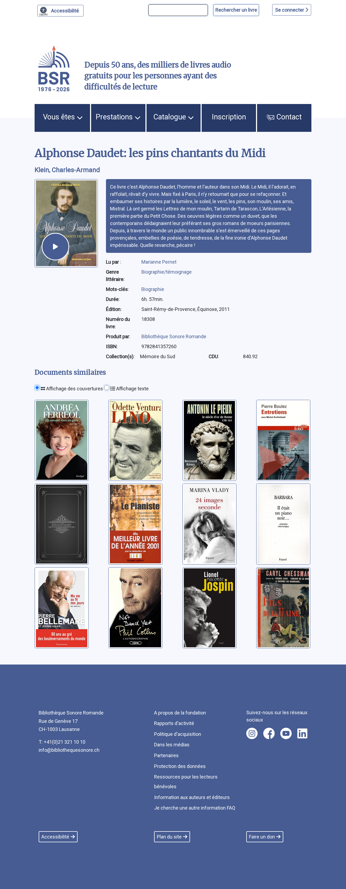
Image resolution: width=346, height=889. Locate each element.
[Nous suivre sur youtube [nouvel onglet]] (286, 733)
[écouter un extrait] (55, 246)
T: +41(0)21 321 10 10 (62, 742)
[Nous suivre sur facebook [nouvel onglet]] (269, 733)
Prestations (115, 117)
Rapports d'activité (174, 723)
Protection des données (180, 766)
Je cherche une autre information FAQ (194, 808)
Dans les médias (171, 744)
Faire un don (262, 837)
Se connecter (290, 10)
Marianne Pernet (159, 262)
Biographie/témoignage (166, 272)
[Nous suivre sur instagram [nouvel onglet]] (252, 733)
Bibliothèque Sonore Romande (173, 336)
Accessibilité (65, 11)
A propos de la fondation (180, 713)
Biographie (152, 289)
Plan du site (169, 837)
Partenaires (166, 755)
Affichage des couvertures (74, 388)
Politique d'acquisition (177, 734)
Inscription (229, 117)
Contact (288, 117)
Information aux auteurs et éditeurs (192, 797)
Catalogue (170, 117)
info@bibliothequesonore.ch (69, 750)
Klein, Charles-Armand (67, 170)
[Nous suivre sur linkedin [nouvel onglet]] (302, 733)
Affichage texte (132, 388)
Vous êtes (60, 117)
